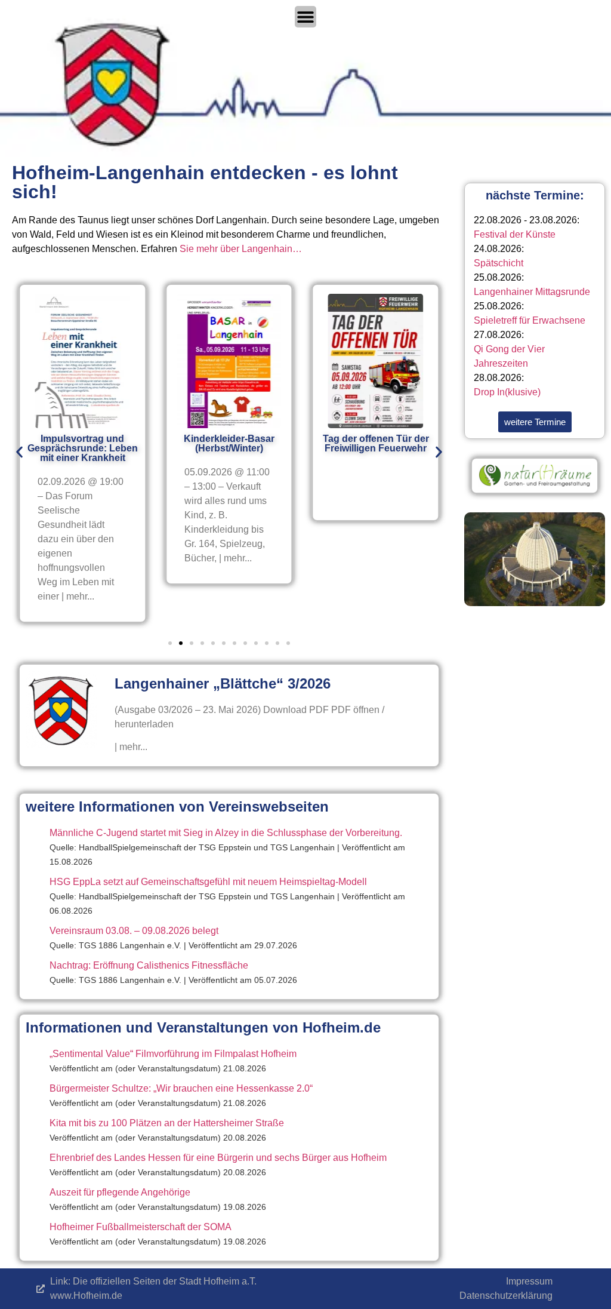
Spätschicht (498, 263)
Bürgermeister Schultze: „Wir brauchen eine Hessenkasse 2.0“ (181, 1088)
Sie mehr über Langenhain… (241, 249)
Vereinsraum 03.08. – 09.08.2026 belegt (134, 931)
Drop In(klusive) (507, 392)
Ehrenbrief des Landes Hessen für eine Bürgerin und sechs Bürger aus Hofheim (218, 1158)
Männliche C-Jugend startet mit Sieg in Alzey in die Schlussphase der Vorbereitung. (226, 833)
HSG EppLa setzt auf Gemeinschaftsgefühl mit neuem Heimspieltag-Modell (208, 882)
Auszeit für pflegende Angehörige (120, 1192)
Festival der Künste (515, 234)
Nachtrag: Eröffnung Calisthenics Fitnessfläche (149, 965)
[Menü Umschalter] (305, 16)
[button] (19, 451)
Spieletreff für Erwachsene (529, 320)
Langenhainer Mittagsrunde (532, 292)
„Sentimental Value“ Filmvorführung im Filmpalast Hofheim (173, 1054)
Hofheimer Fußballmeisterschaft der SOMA (141, 1227)
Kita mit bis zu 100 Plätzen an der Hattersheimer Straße (167, 1123)
